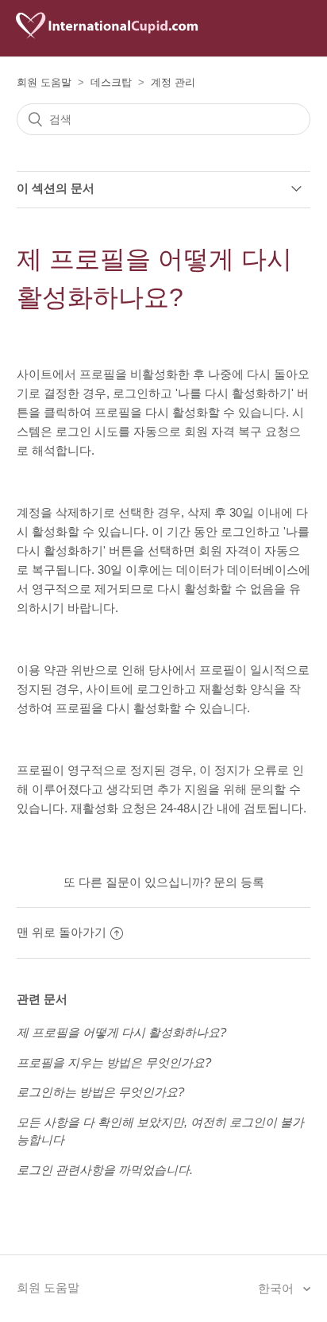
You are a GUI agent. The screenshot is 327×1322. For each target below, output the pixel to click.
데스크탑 (111, 82)
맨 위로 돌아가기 (61, 932)
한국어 (277, 1288)
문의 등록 (239, 882)
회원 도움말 (44, 82)
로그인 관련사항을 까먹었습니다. (105, 1170)
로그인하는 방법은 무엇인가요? (100, 1092)
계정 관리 (173, 82)
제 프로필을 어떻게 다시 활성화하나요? (121, 1032)
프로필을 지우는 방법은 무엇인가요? (114, 1062)
